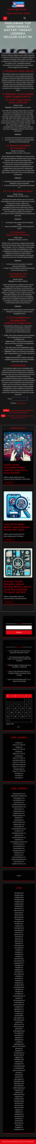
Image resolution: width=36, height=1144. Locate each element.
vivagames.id (19, 926)
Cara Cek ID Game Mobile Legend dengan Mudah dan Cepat (17, 527)
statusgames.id (19, 1116)
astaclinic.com (18, 855)
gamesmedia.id (19, 1055)
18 (11, 712)
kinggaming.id (18, 1090)
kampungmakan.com (19, 807)
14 (22, 708)
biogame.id (18, 998)
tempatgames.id (19, 987)
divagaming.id (18, 895)
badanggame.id (19, 1044)
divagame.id (19, 952)
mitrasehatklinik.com (19, 837)
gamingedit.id (19, 1015)
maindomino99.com (18, 760)
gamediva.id (19, 939)
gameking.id (19, 1120)
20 (19, 712)
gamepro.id (18, 1125)
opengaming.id (19, 958)
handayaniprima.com (19, 804)
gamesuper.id (19, 941)
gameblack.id (19, 1035)
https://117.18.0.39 (19, 749)
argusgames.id (18, 963)
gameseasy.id (19, 1103)
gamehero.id (19, 937)
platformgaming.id (19, 1088)
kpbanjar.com (19, 839)
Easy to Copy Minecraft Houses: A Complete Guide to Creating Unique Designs (19, 673)
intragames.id (19, 983)
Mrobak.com (19, 818)
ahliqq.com (18, 747)
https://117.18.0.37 (19, 767)
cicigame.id (18, 1042)
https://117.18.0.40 (19, 771)
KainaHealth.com (18, 848)
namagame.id (19, 954)
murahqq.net (19, 756)
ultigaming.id (19, 1096)
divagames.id (19, 923)
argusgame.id (19, 969)
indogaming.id (18, 897)
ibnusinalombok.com (19, 857)
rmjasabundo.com (18, 824)
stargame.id (19, 956)
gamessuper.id (19, 917)
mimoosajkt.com (19, 826)
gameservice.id (19, 1024)
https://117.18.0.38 (19, 762)
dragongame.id (19, 1129)
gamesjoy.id (19, 1048)
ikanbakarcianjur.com (19, 833)
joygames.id (19, 1050)
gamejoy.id (19, 1072)
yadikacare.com (19, 853)
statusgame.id (18, 906)
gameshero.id (19, 908)
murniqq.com (19, 775)
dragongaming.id (19, 1094)
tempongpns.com (19, 798)
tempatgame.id (19, 1002)
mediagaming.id (19, 1059)
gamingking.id (18, 1085)
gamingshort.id (19, 1018)
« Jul (18, 727)
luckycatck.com (19, 809)
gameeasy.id (19, 1118)
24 (8, 716)
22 (26, 712)
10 (8, 708)
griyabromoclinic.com (19, 864)
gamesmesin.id (19, 910)
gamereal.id (19, 1022)
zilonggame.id (19, 965)
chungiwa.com (19, 831)
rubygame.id (19, 967)
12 (15, 708)
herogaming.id (18, 893)
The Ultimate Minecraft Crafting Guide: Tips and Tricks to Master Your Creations (19, 659)
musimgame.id (19, 945)
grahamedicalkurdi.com (19, 859)
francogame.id (18, 1033)
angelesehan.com (19, 813)
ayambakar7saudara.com (19, 796)
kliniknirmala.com (19, 844)
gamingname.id (19, 1083)
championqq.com (18, 769)
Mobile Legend (21, 403)
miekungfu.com (19, 820)
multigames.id (19, 1114)
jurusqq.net (18, 751)
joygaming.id (19, 1061)
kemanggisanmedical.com (19, 842)
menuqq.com (19, 778)
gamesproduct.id (19, 1004)
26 (15, 716)
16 (30, 708)
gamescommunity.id (18, 1046)
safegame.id (19, 976)
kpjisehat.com (18, 835)
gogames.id (19, 1110)
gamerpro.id (19, 1077)
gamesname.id (19, 1107)
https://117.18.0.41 (19, 758)
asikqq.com (18, 743)
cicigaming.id (19, 1013)
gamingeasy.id (19, 1079)
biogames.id (19, 980)
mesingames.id (19, 921)
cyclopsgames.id (19, 1053)
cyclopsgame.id (19, 1068)
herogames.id (19, 919)
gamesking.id (19, 1105)
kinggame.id (19, 1127)
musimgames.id (19, 928)
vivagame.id (19, 950)
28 (22, 716)
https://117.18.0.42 (19, 753)
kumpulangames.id (19, 996)
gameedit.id (19, 1029)
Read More (9, 482)
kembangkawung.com (19, 829)
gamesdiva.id (19, 915)
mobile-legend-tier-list (19, 399)
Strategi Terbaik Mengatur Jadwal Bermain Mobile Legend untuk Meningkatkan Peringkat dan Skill (17, 586)
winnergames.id (19, 961)
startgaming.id (19, 904)
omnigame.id (19, 993)
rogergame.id (19, 1037)
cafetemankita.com (19, 822)
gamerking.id (19, 1075)
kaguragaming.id (19, 1081)
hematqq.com (19, 773)
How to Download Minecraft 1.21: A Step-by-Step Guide (19, 680)
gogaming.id (19, 1092)
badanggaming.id (18, 1031)
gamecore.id (19, 932)
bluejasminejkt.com (19, 815)
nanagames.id (18, 1064)
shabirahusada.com (19, 850)
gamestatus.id (18, 1123)
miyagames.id (19, 1007)
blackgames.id (19, 1011)
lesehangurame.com (18, 793)
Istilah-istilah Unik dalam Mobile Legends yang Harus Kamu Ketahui (15, 468)
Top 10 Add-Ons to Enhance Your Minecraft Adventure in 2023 (19, 651)
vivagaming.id (18, 902)
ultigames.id (19, 1112)
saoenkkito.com (19, 802)
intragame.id (19, 991)
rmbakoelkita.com (19, 811)
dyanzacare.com (19, 861)
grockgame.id (19, 972)
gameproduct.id (19, 1026)
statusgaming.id (19, 1101)
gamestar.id (19, 943)
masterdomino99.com (19, 764)
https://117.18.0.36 (19, 745)
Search (18, 620)
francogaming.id (19, 1020)
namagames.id (19, 930)
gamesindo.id (19, 913)
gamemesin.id (18, 934)
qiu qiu (19, 875)
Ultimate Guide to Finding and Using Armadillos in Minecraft (19, 666)
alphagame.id (19, 1040)
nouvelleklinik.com (19, 846)
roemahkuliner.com (19, 800)
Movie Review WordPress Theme (12, 1141)
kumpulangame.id (19, 1000)
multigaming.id (19, 1099)
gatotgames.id (18, 1009)
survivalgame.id (19, 974)
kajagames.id (19, 1057)
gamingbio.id (19, 978)
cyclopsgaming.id (18, 1066)
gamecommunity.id (19, 1070)
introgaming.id (19, 985)
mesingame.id (18, 948)
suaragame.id (19, 989)
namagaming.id (19, 899)
